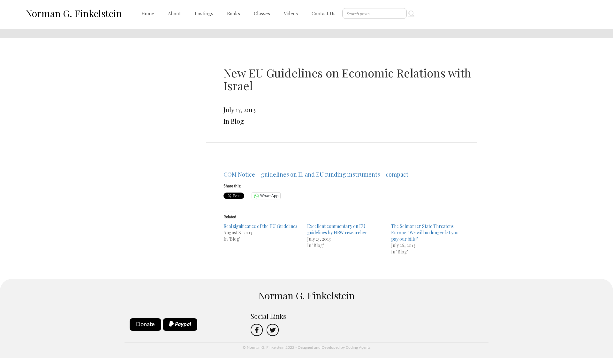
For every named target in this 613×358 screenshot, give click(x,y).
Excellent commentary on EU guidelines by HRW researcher (337, 229)
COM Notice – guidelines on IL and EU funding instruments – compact (315, 174)
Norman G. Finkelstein (74, 13)
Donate (145, 324)
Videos (291, 13)
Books (233, 13)
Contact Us (324, 13)
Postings (204, 13)
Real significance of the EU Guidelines (260, 226)
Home (147, 13)
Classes (262, 13)
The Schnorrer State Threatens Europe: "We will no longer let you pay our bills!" (424, 232)
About (174, 13)
